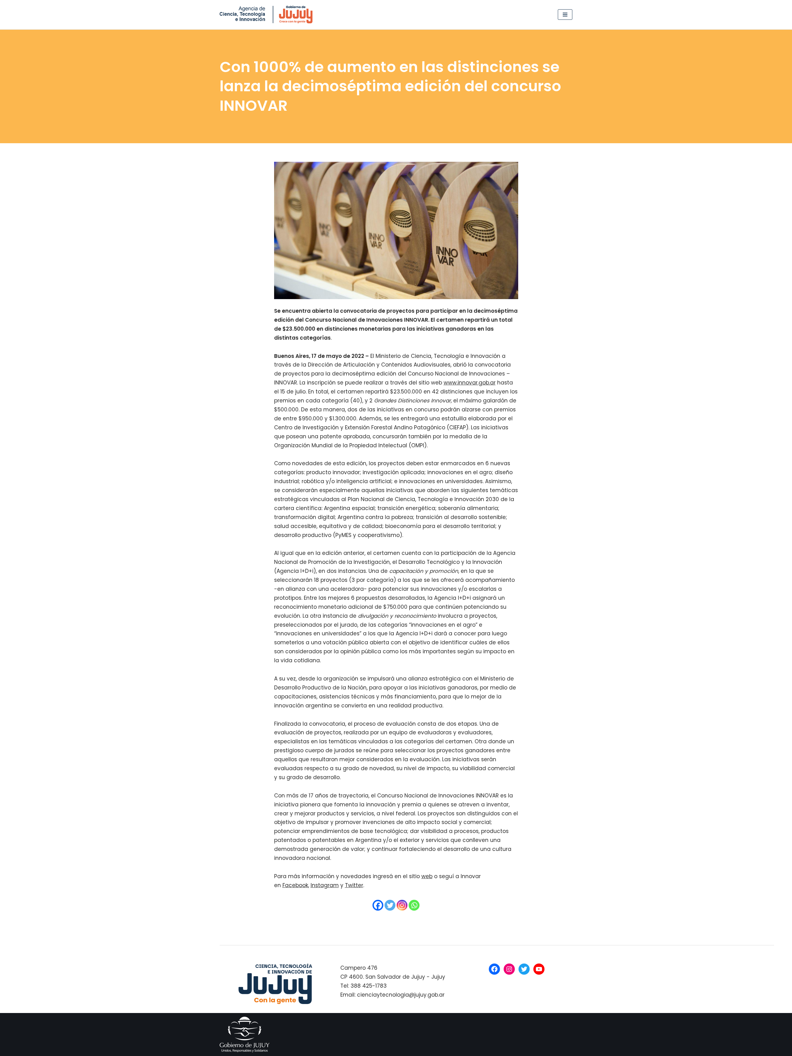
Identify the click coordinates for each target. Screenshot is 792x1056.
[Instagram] (402, 905)
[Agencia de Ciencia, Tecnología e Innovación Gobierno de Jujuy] (268, 15)
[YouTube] (538, 969)
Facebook (295, 885)
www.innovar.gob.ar (470, 382)
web (427, 876)
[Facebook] (377, 905)
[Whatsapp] (414, 905)
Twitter (354, 885)
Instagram (325, 885)
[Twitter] (390, 905)
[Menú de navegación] (565, 14)
